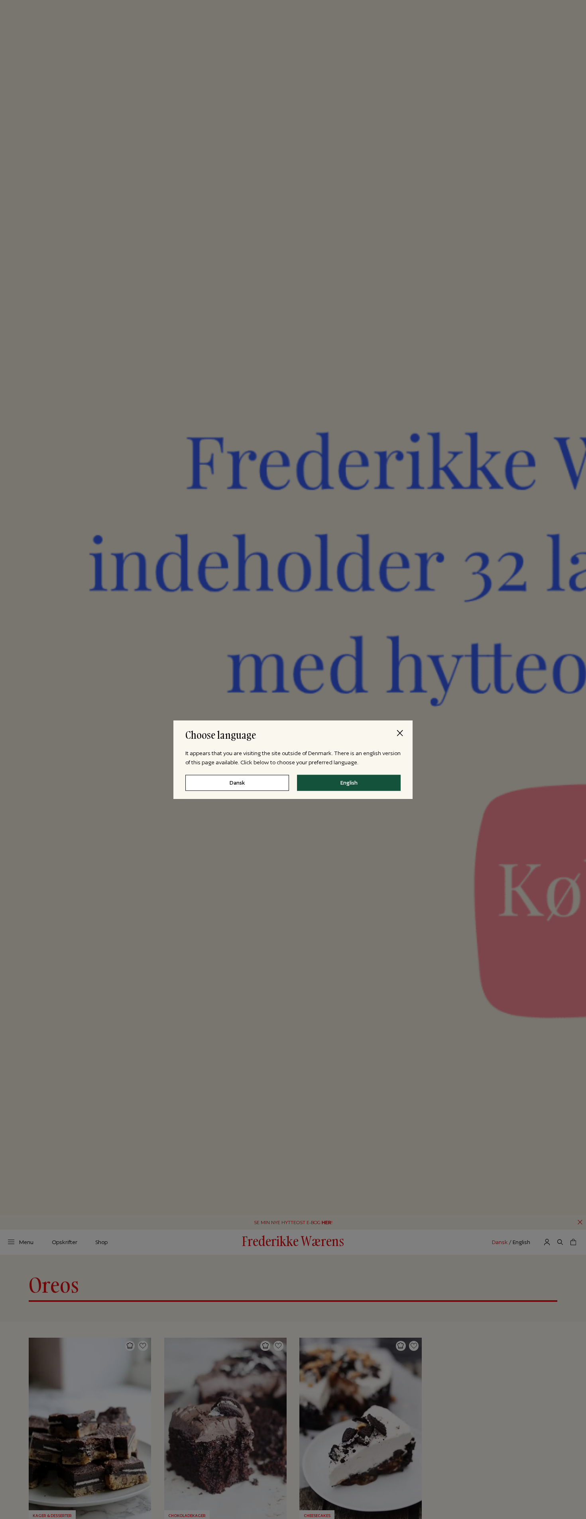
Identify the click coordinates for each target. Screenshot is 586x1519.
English (349, 782)
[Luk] (400, 733)
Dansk (237, 782)
